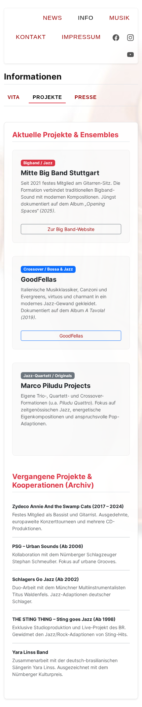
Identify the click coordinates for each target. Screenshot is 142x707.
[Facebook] (116, 37)
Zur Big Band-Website (71, 229)
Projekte (47, 97)
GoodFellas (71, 335)
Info (85, 18)
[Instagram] (130, 37)
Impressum (81, 37)
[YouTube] (130, 55)
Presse (86, 97)
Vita (14, 97)
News (52, 18)
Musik (119, 18)
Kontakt (31, 37)
